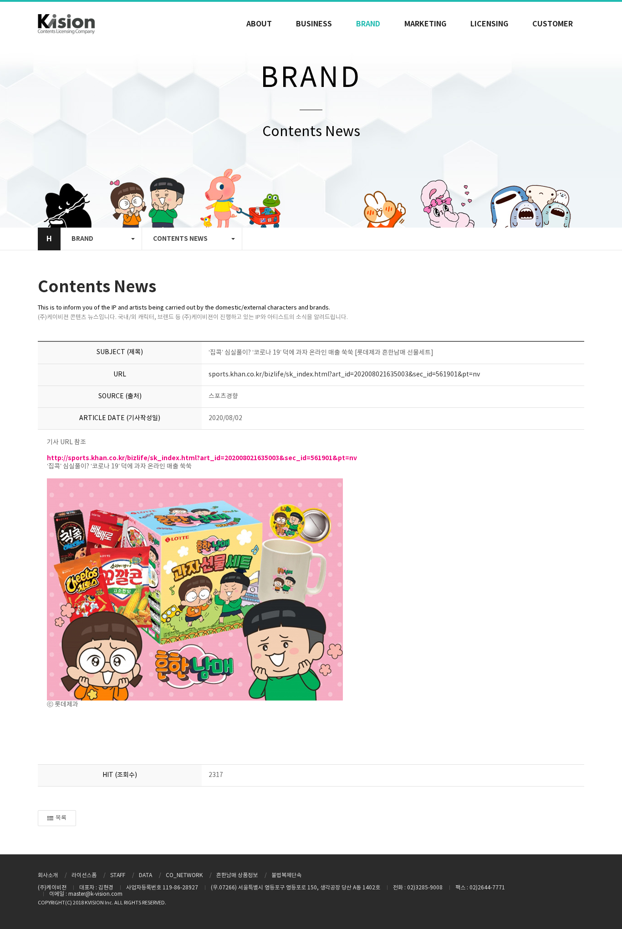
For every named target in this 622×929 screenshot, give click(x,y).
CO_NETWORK (184, 875)
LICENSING (489, 24)
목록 (61, 818)
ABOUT (259, 24)
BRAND (368, 24)
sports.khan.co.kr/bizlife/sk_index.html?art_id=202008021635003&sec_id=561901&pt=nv (344, 374)
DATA (145, 875)
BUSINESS (314, 24)
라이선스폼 (84, 875)
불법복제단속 (286, 875)
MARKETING (425, 24)
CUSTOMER (552, 24)
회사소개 (48, 875)
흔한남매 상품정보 (237, 875)
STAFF (117, 875)
